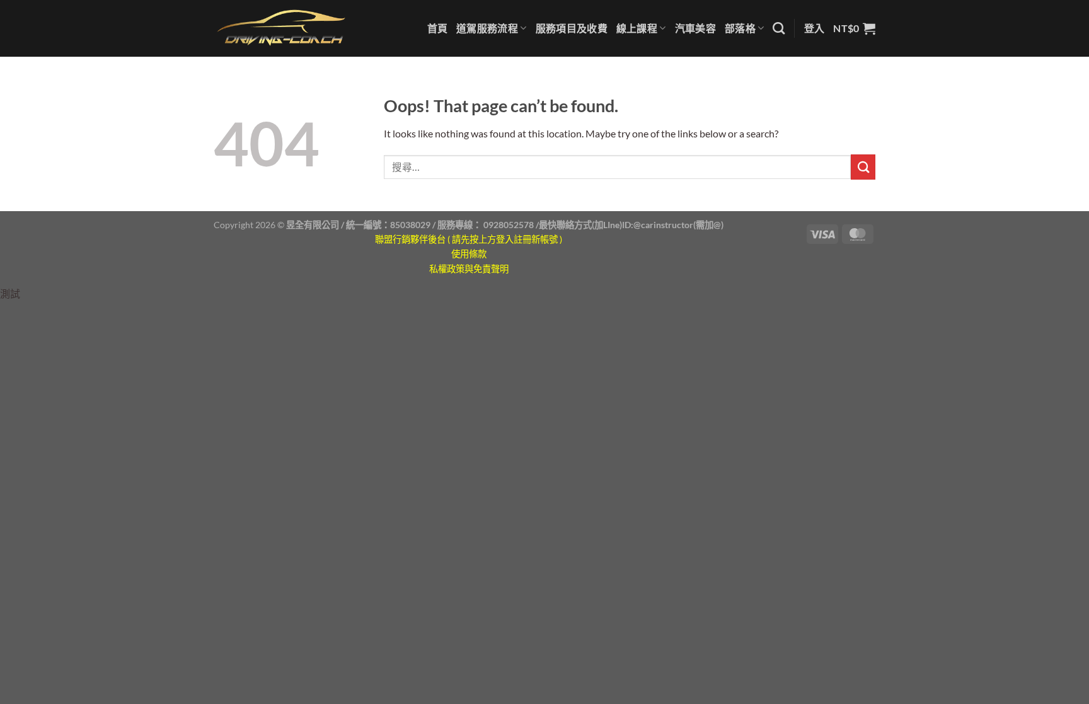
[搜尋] (779, 28)
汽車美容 (695, 28)
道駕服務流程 (487, 28)
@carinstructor (663, 224)
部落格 (740, 28)
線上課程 (636, 28)
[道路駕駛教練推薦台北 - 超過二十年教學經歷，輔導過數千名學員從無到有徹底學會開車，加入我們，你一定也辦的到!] (281, 28)
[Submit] (863, 166)
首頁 (437, 28)
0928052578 (508, 224)
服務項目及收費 (572, 28)
